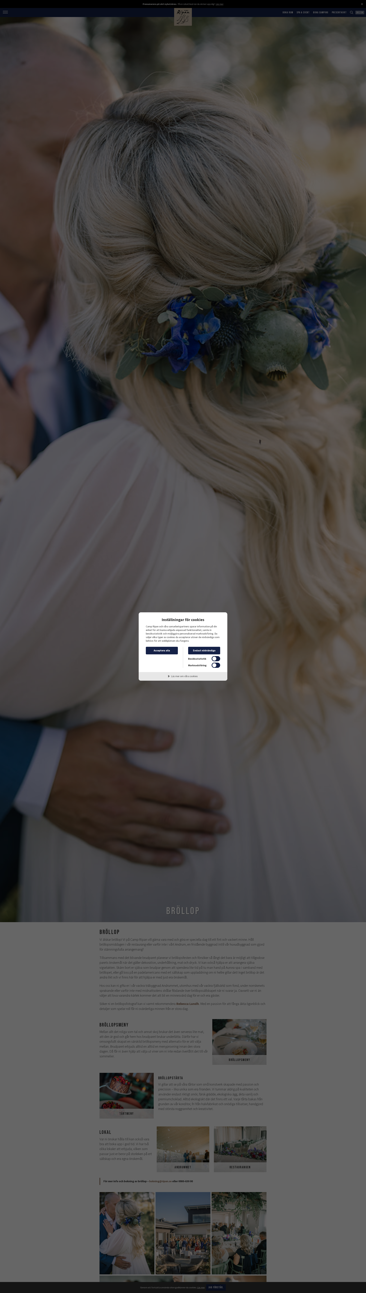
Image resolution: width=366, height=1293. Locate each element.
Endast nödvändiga (204, 650)
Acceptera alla (162, 650)
